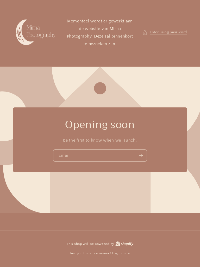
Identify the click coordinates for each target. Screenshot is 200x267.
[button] (164, 32)
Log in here (121, 253)
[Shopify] (124, 244)
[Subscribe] (141, 155)
